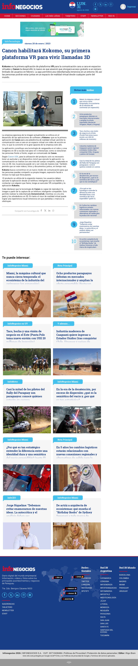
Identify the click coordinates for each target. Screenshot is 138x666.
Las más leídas (52, 16)
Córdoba (104, 581)
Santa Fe (104, 627)
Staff (83, 16)
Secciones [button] (20, 16)
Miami (122, 585)
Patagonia (105, 614)
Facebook (86, 578)
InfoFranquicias (108, 588)
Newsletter (97, 16)
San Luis (104, 623)
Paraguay (124, 588)
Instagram (86, 588)
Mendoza (104, 607)
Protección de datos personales (102, 653)
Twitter (85, 581)
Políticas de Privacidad (75, 653)
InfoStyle (105, 594)
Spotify (85, 591)
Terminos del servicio (99, 656)
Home (7, 16)
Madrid (122, 581)
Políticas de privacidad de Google (76, 656)
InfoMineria (106, 591)
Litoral (104, 604)
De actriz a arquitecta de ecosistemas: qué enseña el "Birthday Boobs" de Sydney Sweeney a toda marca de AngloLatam (89, 243)
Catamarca (105, 578)
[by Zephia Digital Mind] (69, 662)
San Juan (104, 620)
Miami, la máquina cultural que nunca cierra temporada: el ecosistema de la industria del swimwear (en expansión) (89, 103)
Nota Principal (65, 265)
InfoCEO (12, 497)
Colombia (124, 578)
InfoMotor (13, 381)
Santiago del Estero (106, 631)
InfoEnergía (106, 585)
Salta (103, 617)
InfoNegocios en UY (18, 323)
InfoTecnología (12, 41)
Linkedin (85, 585)
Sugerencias (8, 604)
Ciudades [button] (35, 16)
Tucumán (104, 635)
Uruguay (123, 591)
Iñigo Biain (130, 653)
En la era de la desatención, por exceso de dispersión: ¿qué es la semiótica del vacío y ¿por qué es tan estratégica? (89, 178)
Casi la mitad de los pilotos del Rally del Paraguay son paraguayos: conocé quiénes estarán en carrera (90, 164)
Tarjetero (70, 16)
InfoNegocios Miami (18, 265)
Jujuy (103, 601)
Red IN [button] (111, 16)
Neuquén (104, 610)
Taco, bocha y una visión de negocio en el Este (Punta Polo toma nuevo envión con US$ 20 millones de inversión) (89, 135)
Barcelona (124, 575)
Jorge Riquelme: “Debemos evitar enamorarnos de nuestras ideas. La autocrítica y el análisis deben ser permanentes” (89, 227)
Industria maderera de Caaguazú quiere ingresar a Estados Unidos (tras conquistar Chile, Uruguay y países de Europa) (89, 150)
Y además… (64, 323)
